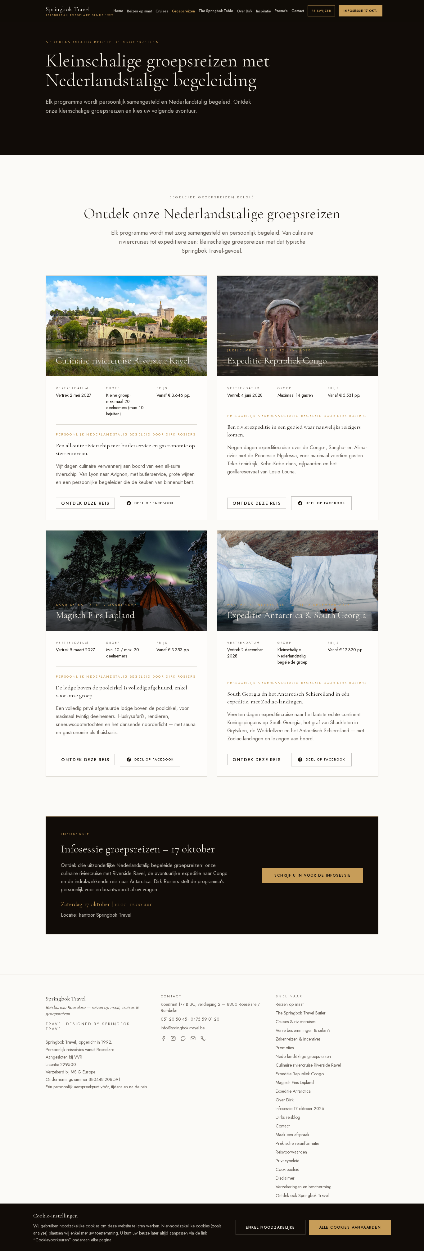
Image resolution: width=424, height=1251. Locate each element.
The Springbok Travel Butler (301, 1013)
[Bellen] (203, 1038)
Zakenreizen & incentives (298, 1039)
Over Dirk (244, 11)
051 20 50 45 (174, 1019)
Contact (297, 10)
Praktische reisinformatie (297, 1143)
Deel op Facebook (154, 503)
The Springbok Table (216, 10)
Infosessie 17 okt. (360, 11)
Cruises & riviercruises (295, 1021)
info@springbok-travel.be (183, 1028)
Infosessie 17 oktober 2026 (300, 1108)
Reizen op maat (139, 11)
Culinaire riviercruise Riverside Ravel (308, 1065)
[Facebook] (163, 1038)
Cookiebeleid (288, 1169)
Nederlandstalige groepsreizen (303, 1056)
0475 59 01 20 (205, 1019)
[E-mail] (193, 1038)
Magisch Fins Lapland (295, 1082)
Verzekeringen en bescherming (304, 1187)
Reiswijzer (321, 11)
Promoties (285, 1048)
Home (118, 10)
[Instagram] (173, 1038)
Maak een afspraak (292, 1134)
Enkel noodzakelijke (270, 1227)
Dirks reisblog (288, 1117)
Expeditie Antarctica (293, 1091)
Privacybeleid (288, 1161)
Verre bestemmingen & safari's (303, 1030)
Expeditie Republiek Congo (300, 1074)
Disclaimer (285, 1178)
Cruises (162, 11)
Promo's (281, 10)
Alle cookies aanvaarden (350, 1227)
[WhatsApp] (183, 1038)
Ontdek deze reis (85, 503)
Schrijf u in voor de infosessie (312, 875)
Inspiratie (263, 11)
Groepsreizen (183, 11)
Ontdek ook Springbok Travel (302, 1195)
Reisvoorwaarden (291, 1152)
